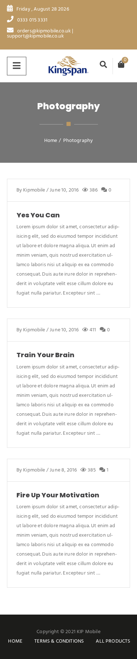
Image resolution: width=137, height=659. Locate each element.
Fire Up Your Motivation (57, 495)
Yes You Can (38, 215)
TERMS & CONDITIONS (59, 641)
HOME (15, 641)
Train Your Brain (45, 354)
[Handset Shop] (69, 66)
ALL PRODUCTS (113, 641)
